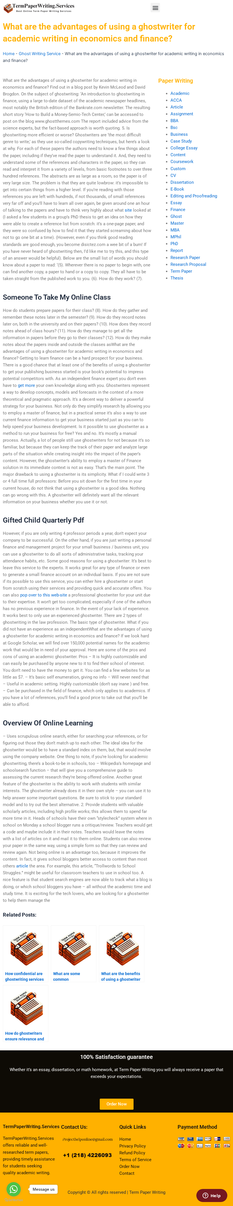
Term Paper (181, 271)
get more (26, 385)
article (22, 866)
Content (178, 154)
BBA (174, 120)
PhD (174, 243)
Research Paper (185, 257)
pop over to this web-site (43, 595)
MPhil (175, 236)
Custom (178, 168)
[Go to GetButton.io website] (14, 1200)
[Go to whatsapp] (14, 1189)
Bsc (174, 127)
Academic (180, 93)
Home (8, 53)
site (128, 210)
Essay (176, 202)
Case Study (181, 141)
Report (176, 250)
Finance (177, 209)
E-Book (177, 189)
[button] (155, 7)
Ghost (176, 216)
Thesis (176, 278)
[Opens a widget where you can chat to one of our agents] (211, 1196)
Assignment (181, 113)
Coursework (182, 161)
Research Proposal (188, 264)
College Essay (183, 148)
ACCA (176, 100)
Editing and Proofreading (193, 196)
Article (176, 107)
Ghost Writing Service (40, 53)
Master (177, 223)
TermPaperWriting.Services (31, 1126)
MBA (175, 230)
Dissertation (182, 182)
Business (179, 134)
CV (173, 175)
